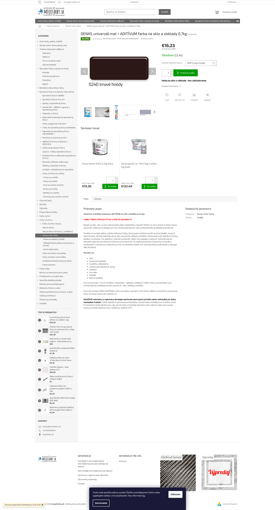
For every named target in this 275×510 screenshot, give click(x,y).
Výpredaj (43, 208)
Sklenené (46, 53)
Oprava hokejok (49, 64)
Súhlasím (175, 494)
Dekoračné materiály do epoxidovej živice (57, 118)
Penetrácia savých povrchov (54, 137)
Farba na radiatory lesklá (53, 239)
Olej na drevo (48, 227)
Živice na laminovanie (51, 60)
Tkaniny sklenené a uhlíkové (52, 49)
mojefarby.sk (48, 434)
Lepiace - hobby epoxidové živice (56, 151)
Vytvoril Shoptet (230, 504)
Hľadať (164, 12)
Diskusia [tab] (97, 199)
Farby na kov (45, 216)
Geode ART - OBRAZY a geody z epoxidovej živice (56, 108)
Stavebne (46, 80)
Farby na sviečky (50, 181)
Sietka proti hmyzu (48, 295)
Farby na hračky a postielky (54, 253)
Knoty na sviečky (50, 189)
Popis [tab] (86, 199)
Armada (45, 72)
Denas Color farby (50, 235)
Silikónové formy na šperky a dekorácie (54, 143)
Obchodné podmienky (87, 479)
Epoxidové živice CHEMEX (53, 95)
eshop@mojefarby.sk (51, 426)
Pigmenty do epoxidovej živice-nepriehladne (56, 132)
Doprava (134, 2)
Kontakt (81, 483)
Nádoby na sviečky (51, 192)
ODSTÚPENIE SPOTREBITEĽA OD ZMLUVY (95, 471)
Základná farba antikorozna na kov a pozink (58, 244)
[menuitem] (49, 21)
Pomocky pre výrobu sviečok (55, 196)
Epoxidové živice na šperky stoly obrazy (57, 91)
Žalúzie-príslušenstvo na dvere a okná (56, 292)
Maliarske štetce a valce (50, 288)
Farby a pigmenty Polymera (54, 123)
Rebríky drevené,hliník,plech (52, 284)
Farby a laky (45, 268)
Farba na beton (48, 264)
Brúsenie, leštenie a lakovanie (55, 162)
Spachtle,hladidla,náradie (50, 280)
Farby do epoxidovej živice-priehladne (58, 127)
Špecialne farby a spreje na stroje (54, 68)
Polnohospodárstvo (51, 76)
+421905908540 (49, 430)
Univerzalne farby (50, 249)
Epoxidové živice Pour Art (53, 99)
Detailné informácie (170, 86)
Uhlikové (46, 57)
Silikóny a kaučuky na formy (54, 165)
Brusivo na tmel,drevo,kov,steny (54, 272)
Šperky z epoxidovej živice (54, 103)
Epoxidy (43, 204)
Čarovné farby (46, 200)
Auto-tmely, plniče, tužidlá (51, 41)
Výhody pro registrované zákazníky (93, 475)
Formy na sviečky (50, 177)
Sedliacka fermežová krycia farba (56, 261)
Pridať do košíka (187, 73)
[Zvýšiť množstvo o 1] (171, 71)
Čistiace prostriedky (48, 299)
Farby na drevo (46, 220)
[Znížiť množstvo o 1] (171, 74)
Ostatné (43, 303)
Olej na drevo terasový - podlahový (57, 231)
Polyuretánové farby (48, 212)
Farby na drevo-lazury (51, 223)
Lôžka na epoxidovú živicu (53, 147)
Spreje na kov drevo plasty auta (53, 45)
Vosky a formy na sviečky (53, 173)
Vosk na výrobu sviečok (53, 185)
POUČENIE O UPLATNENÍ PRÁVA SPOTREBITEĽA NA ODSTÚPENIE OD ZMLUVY (93, 464)
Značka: (147, 38)
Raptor (45, 84)
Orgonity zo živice (50, 113)
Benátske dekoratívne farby (52, 88)
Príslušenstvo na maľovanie (51, 276)
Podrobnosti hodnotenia (127, 38)
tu (144, 495)
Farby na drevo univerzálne (54, 257)
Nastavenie (101, 503)
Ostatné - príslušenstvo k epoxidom (57, 169)
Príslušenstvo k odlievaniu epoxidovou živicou (59, 157)
